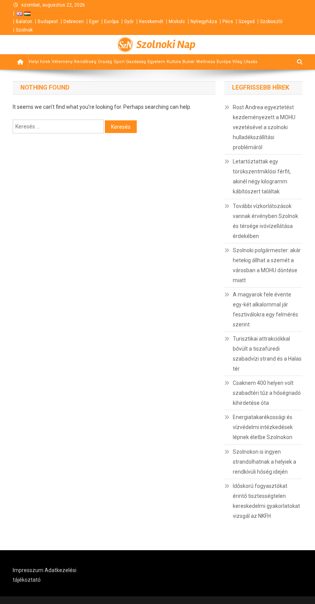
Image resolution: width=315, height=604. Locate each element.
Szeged (247, 21)
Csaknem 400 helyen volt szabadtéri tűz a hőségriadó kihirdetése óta (267, 393)
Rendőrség (85, 61)
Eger (94, 21)
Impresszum (28, 570)
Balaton (24, 21)
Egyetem (156, 61)
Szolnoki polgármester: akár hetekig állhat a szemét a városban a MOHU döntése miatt (267, 265)
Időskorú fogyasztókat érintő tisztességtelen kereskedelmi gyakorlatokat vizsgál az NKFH (266, 501)
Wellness (205, 61)
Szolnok (24, 30)
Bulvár (188, 61)
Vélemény (62, 61)
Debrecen (73, 21)
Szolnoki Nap (166, 44)
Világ (237, 61)
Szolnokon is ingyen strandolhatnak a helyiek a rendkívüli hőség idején (264, 462)
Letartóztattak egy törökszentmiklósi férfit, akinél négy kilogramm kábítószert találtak (262, 176)
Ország (105, 61)
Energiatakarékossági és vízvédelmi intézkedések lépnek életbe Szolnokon (263, 427)
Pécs (227, 21)
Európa (111, 21)
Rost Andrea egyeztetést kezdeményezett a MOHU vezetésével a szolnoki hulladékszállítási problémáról (264, 127)
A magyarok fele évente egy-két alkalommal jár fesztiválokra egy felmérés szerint (265, 309)
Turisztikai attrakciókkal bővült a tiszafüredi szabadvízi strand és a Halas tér (267, 354)
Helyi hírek (39, 61)
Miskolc (177, 21)
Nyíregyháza (204, 21)
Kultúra (174, 61)
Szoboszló (271, 21)
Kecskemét (151, 21)
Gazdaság (136, 61)
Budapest (48, 21)
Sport (119, 61)
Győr (129, 21)
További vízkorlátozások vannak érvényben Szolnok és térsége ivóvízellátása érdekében (265, 221)
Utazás (250, 61)
